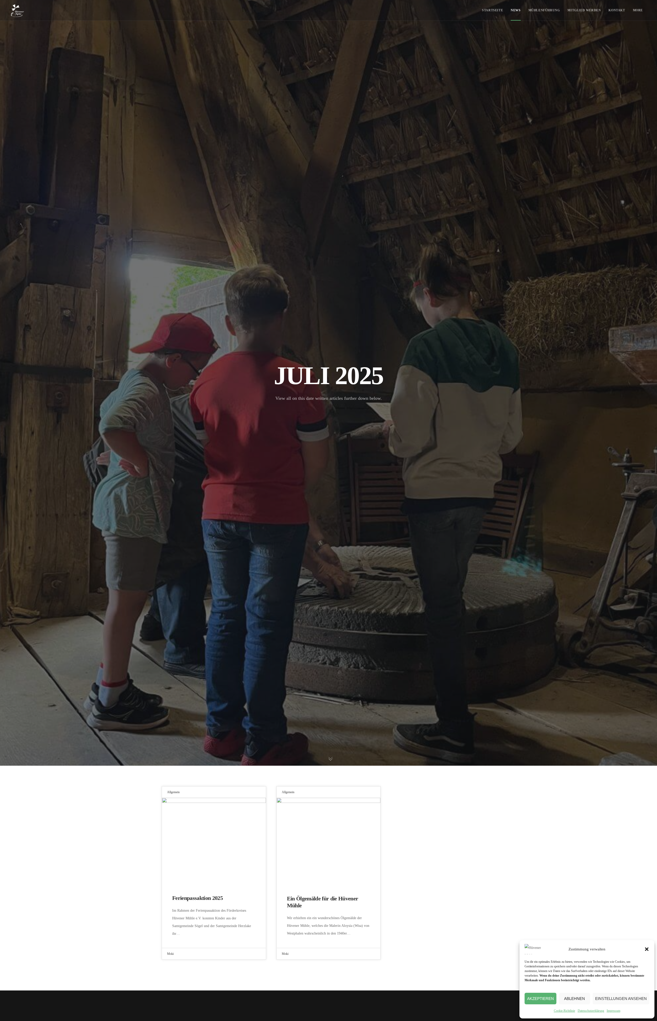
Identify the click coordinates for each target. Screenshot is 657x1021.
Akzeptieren (540, 998)
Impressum (613, 1011)
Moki (170, 954)
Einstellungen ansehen (621, 998)
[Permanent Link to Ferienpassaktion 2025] (214, 841)
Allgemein (173, 792)
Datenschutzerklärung (591, 1011)
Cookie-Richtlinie (564, 1011)
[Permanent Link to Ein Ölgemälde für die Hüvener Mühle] (329, 841)
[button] (646, 949)
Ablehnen (574, 998)
